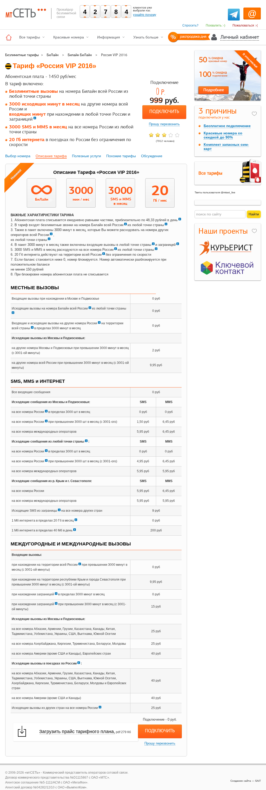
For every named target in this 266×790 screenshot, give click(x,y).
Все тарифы (29, 37)
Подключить (164, 112)
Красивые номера (68, 37)
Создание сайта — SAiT (245, 780)
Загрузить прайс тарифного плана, (77, 731)
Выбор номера (17, 156)
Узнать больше (145, 37)
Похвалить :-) (215, 25)
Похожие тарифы (121, 156)
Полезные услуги (86, 156)
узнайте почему (144, 14)
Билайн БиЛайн (80, 55)
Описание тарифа (51, 156)
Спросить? (190, 25)
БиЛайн (52, 55)
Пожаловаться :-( (245, 25)
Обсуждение (151, 156)
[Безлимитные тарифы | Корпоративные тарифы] (10, 37)
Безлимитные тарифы (22, 55)
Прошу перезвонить (164, 124)
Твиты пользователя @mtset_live (215, 192)
